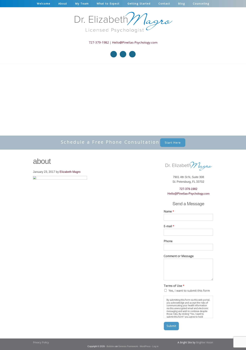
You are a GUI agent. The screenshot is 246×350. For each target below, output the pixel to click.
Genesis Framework (128, 346)
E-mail (169, 226)
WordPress (145, 346)
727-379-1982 (99, 42)
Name (169, 211)
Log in (155, 346)
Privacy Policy (41, 342)
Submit (171, 326)
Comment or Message (179, 256)
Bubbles (111, 346)
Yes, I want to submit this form (189, 291)
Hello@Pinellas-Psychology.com (134, 42)
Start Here (173, 143)
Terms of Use (174, 286)
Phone (168, 241)
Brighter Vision (204, 342)
